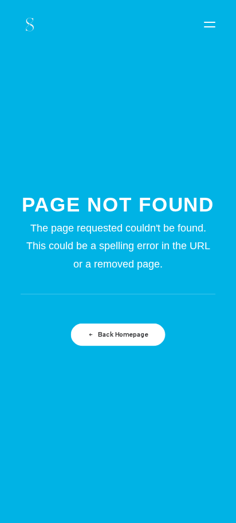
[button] (209, 24)
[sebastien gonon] (30, 24)
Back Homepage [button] (123, 335)
